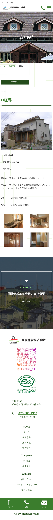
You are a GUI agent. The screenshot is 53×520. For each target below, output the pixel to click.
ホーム (3, 66)
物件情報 (26, 448)
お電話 (26, 507)
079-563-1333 (27, 413)
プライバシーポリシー (26, 484)
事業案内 (26, 437)
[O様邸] (26, 131)
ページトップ (9, 507)
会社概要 (26, 461)
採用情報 (26, 466)
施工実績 (12, 66)
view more (26, 301)
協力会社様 (26, 490)
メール (44, 507)
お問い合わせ (26, 479)
